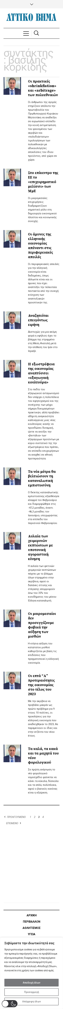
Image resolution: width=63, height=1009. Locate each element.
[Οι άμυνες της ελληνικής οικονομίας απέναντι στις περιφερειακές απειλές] (12, 238)
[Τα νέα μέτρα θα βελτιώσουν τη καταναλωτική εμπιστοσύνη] (12, 476)
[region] (31, 973)
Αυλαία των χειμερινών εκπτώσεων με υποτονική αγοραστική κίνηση (40, 547)
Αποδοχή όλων (31, 982)
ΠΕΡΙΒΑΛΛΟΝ (31, 921)
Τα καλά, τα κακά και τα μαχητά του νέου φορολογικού (43, 756)
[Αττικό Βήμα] (31, 18)
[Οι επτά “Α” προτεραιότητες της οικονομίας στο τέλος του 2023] (12, 680)
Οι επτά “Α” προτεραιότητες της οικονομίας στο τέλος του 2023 (41, 685)
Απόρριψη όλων (31, 1001)
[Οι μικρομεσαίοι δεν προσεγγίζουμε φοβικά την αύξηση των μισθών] (12, 618)
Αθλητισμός (32, 928)
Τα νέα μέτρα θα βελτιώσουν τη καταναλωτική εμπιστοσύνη (42, 479)
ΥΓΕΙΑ (31, 934)
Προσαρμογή (31, 992)
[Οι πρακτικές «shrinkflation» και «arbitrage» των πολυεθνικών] (12, 86)
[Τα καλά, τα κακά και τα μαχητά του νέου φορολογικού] (12, 753)
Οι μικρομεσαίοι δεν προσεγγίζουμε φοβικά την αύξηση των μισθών (42, 625)
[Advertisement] (31, 864)
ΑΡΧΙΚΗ (32, 915)
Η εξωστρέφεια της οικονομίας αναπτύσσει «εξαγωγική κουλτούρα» (41, 373)
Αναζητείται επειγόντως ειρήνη (38, 320)
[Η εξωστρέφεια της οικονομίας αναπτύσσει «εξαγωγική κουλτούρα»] (12, 368)
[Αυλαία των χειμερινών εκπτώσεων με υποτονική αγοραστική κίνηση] (12, 540)
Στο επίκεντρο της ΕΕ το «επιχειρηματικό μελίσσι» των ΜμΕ (43, 182)
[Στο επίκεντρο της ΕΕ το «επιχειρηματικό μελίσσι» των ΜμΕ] (12, 177)
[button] (10, 1003)
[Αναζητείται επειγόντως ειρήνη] (12, 320)
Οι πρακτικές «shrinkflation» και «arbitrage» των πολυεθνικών (43, 88)
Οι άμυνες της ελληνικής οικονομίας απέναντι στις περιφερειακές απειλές (40, 245)
